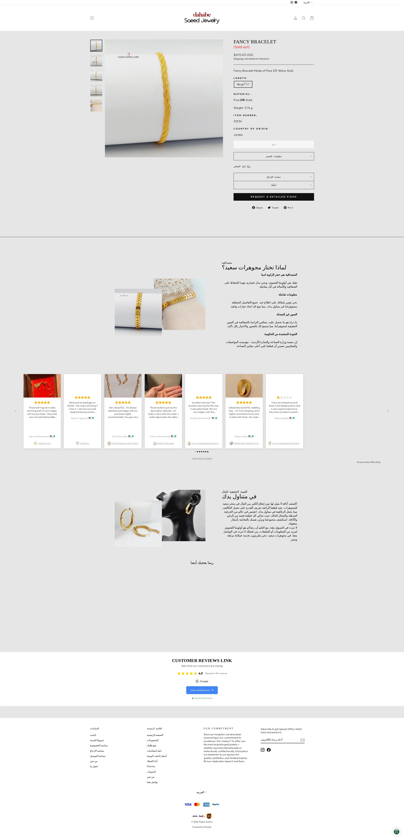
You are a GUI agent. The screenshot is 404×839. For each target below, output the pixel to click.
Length (240, 78)
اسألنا (273, 185)
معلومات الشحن (274, 156)
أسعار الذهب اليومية (157, 755)
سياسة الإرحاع (274, 176)
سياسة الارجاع (97, 750)
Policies (151, 766)
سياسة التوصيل (97, 755)
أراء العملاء (152, 761)
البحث (93, 734)
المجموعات (152, 740)
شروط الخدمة (97, 740)
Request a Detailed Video (274, 196)
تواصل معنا (152, 782)
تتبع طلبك (151, 745)
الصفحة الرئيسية (155, 734)
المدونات (151, 771)
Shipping (238, 58)
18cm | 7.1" (243, 84)
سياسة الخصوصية (99, 745)
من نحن (93, 761)
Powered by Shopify (202, 827)
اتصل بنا (94, 766)
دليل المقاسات (154, 750)
